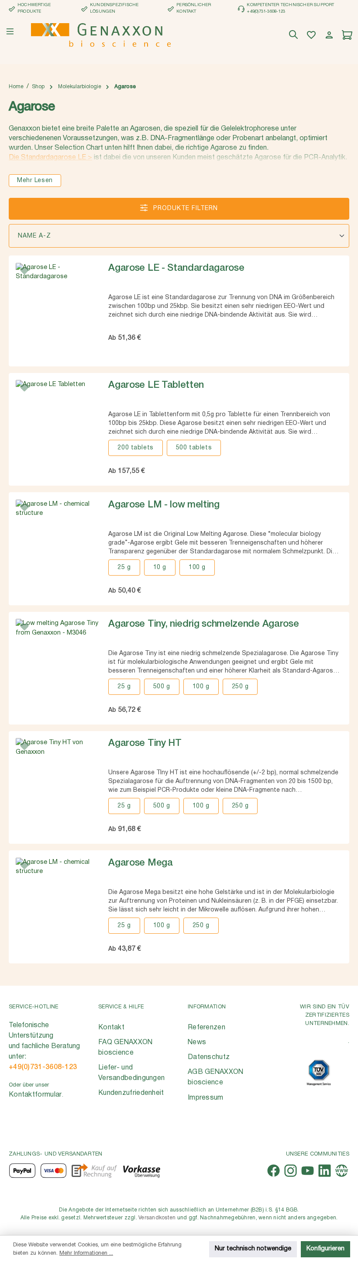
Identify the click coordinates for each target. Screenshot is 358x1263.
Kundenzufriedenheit (131, 1093)
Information (207, 1006)
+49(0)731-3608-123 (43, 1067)
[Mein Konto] (330, 35)
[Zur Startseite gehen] (101, 35)
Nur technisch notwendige (253, 1249)
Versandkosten (157, 1217)
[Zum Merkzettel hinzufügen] (24, 271)
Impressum (206, 1098)
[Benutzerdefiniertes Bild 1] (319, 1073)
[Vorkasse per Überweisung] (141, 1170)
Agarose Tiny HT (144, 743)
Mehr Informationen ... (86, 1253)
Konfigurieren (325, 1249)
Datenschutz (209, 1057)
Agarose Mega (140, 863)
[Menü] (10, 31)
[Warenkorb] (348, 35)
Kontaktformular (35, 1095)
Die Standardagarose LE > (50, 158)
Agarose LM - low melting (163, 504)
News (197, 1042)
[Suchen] (294, 35)
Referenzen (206, 1028)
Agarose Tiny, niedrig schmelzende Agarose (203, 624)
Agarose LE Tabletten (156, 385)
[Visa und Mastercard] (53, 1170)
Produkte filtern (184, 208)
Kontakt (111, 1028)
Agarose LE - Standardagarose (176, 268)
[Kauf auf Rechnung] (94, 1170)
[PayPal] (22, 1170)
